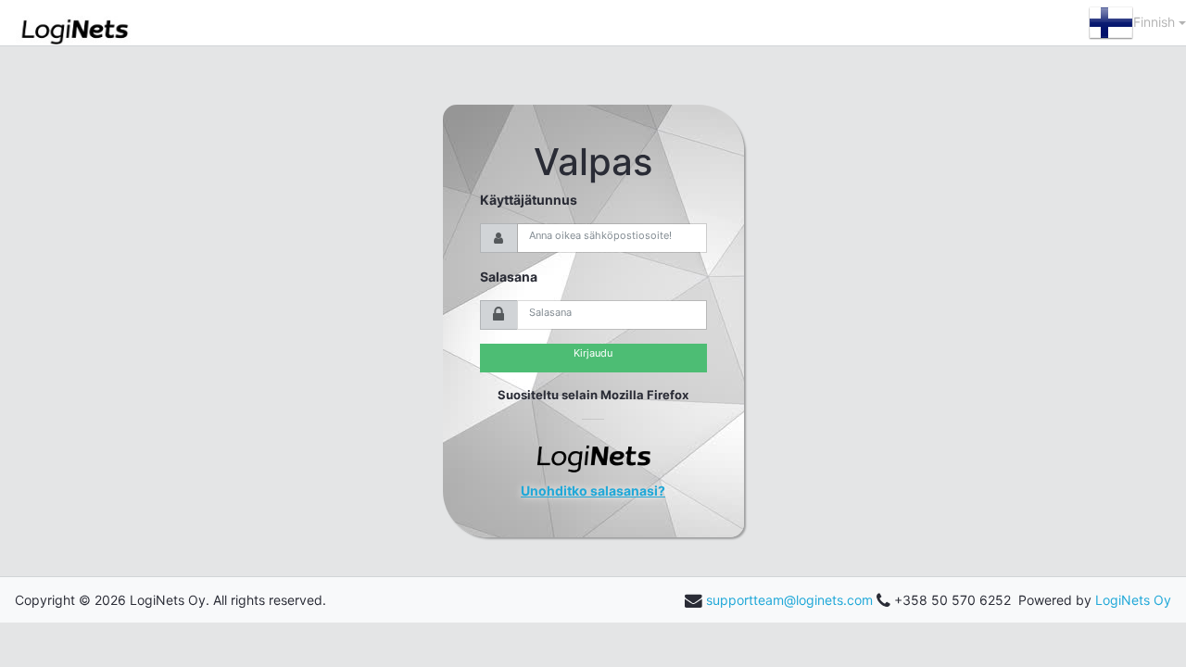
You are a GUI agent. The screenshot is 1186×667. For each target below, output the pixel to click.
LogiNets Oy (1133, 600)
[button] (1137, 23)
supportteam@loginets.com (789, 600)
